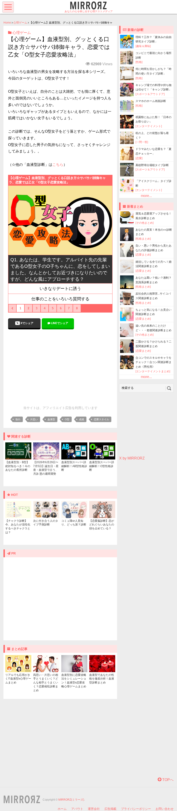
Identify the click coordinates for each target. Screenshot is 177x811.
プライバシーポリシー (136, 809)
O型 (67, 419)
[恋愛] (139, 158)
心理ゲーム (20, 22)
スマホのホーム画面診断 (151, 101)
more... (146, 196)
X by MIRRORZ (132, 458)
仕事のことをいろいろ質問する (60, 299)
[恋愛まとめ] (143, 254)
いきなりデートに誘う (60, 288)
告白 (18, 419)
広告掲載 (110, 809)
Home (7, 22)
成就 (81, 419)
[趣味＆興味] (143, 46)
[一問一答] (142, 142)
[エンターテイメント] (149, 126)
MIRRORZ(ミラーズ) (71, 799)
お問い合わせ (165, 809)
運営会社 (94, 809)
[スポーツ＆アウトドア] (150, 94)
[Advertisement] (60, 366)
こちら (57, 165)
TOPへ (167, 780)
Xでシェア (26, 323)
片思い (34, 419)
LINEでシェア (59, 323)
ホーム (62, 809)
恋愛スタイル (101, 419)
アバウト (77, 809)
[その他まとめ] (144, 222)
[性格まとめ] (143, 238)
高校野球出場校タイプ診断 (152, 165)
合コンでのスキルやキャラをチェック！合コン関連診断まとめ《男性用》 (153, 362)
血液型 (51, 419)
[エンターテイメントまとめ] (153, 371)
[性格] (139, 62)
